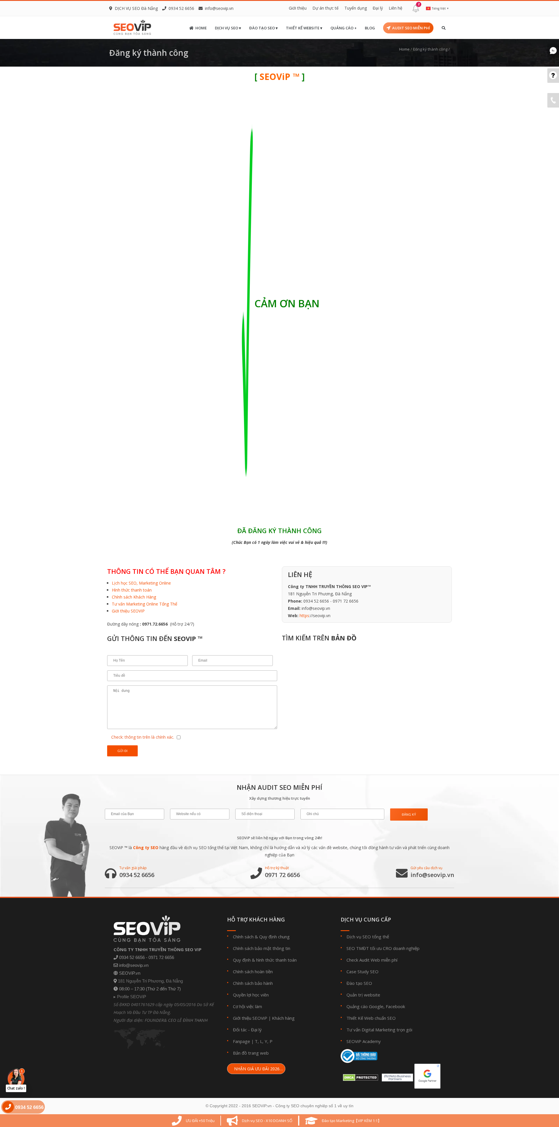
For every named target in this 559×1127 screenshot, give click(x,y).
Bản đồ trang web (251, 1053)
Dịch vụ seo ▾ (228, 28)
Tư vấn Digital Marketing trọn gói (379, 1030)
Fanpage (241, 1041)
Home (201, 28)
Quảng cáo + (343, 28)
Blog (370, 28)
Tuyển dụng (355, 8)
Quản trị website (363, 995)
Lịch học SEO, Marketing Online (141, 583)
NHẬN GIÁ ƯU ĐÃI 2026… (258, 1068)
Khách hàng (283, 1018)
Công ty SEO (145, 847)
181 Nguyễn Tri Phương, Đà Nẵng (150, 980)
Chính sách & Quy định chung (261, 937)
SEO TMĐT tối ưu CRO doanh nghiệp (383, 948)
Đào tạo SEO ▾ (263, 28)
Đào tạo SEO (359, 983)
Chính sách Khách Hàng (134, 597)
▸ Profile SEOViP (130, 996)
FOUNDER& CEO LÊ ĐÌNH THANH (176, 1020)
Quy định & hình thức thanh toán (265, 960)
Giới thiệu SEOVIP (128, 611)
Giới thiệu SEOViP (250, 1018)
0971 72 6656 (282, 874)
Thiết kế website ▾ (304, 28)
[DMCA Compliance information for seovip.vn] (359, 1076)
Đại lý (378, 8)
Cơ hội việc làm (247, 1006)
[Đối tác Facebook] (396, 1076)
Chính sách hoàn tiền (253, 971)
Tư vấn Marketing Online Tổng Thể (144, 604)
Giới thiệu (298, 8)
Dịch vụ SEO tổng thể (367, 937)
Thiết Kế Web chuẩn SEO (371, 1018)
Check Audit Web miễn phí (371, 960)
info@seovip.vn (219, 8)
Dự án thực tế (325, 8)
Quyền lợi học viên (251, 995)
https (304, 615)
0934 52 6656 (136, 874)
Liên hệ (395, 8)
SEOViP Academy (363, 1041)
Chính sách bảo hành (253, 983)
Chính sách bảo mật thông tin (261, 948)
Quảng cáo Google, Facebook (375, 1006)
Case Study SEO (362, 971)
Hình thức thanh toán (132, 590)
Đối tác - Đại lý (247, 1030)
